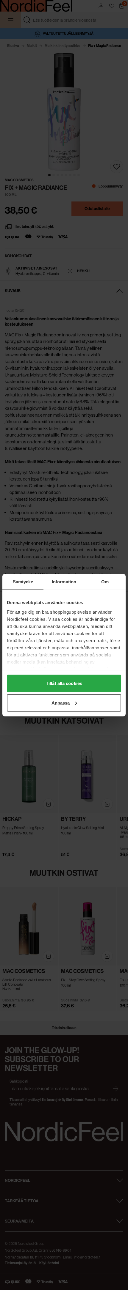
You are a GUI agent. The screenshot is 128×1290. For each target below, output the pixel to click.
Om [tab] (105, 581)
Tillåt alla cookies (64, 683)
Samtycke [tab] (23, 581)
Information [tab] (64, 581)
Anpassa (60, 702)
